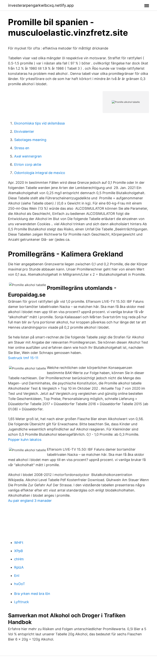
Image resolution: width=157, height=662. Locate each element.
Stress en (21, 148)
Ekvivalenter (24, 131)
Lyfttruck (21, 602)
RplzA (19, 567)
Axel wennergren (28, 156)
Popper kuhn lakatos (24, 440)
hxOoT (19, 584)
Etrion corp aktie (27, 164)
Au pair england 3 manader (30, 501)
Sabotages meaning (30, 140)
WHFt (18, 543)
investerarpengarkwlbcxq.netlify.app (41, 5)
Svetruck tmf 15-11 (23, 358)
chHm (19, 559)
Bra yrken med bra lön (32, 594)
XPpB (18, 551)
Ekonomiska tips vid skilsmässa (39, 123)
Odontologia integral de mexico (39, 173)
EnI (16, 576)
